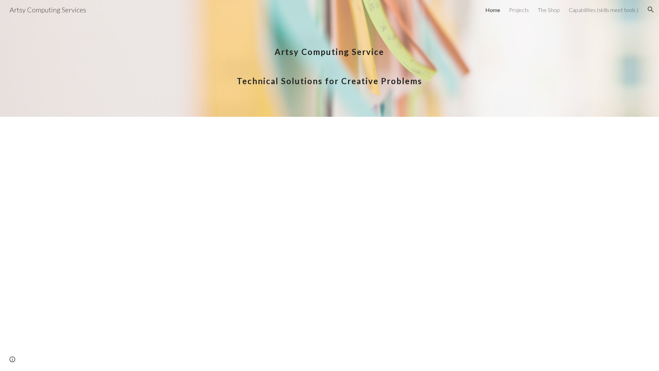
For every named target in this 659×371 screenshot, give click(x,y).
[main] (329, 58)
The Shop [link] (549, 10)
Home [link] (492, 10)
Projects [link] (519, 10)
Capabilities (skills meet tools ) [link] (603, 10)
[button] (651, 9)
